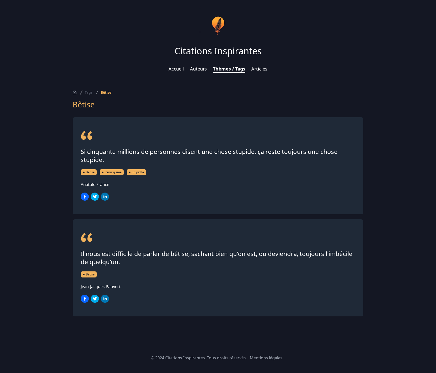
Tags (89, 92)
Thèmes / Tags (229, 69)
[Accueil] (75, 92)
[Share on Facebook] (85, 197)
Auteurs (198, 69)
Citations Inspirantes (218, 51)
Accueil (176, 69)
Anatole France (95, 184)
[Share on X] (95, 197)
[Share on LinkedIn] (105, 197)
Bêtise (106, 92)
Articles (259, 69)
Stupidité (138, 172)
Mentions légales (266, 358)
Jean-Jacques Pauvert (101, 286)
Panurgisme (113, 172)
